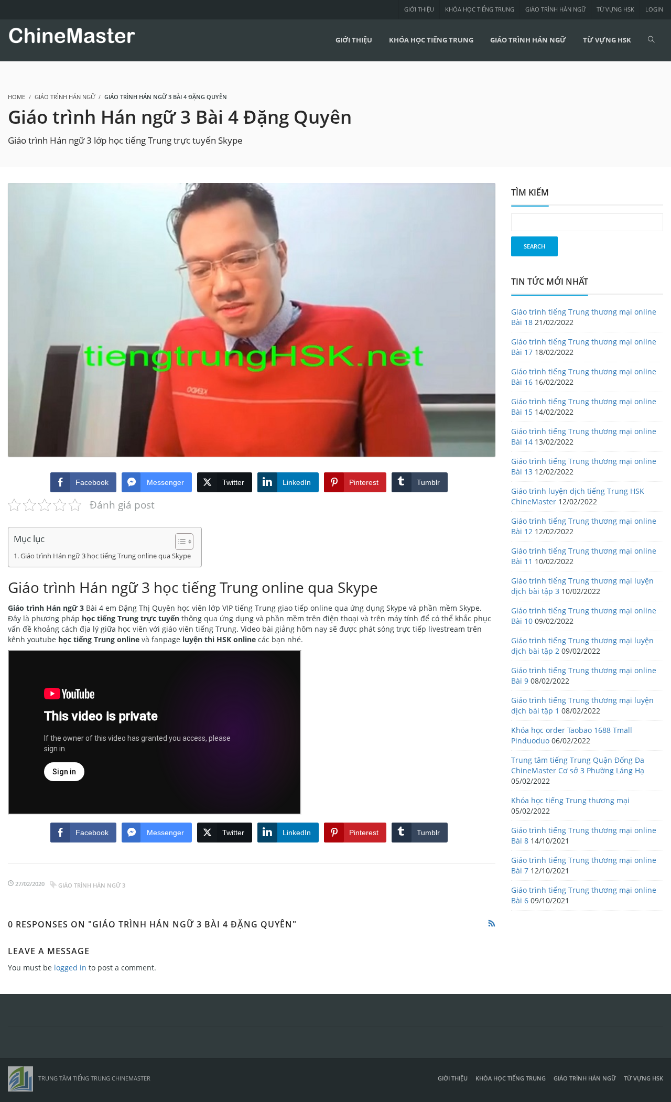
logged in (70, 968)
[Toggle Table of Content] (179, 541)
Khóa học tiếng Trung (479, 9)
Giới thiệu (419, 9)
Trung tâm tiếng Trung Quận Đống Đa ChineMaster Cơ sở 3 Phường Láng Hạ (577, 765)
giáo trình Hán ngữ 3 (91, 885)
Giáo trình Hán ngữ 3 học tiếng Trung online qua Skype (105, 556)
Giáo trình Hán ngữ (555, 9)
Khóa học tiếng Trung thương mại (570, 800)
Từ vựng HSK (615, 9)
